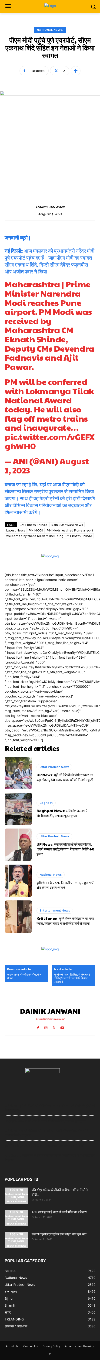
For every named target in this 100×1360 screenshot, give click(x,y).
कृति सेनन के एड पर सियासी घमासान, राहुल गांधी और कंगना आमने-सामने (65, 885)
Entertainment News (55, 910)
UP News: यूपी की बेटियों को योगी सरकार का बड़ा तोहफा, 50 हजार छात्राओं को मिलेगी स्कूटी (65, 777)
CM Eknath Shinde (33, 525)
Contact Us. (30, 1346)
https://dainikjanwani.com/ (50, 1019)
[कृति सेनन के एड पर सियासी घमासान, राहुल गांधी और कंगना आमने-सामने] (18, 881)
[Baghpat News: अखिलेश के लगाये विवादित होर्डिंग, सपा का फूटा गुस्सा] (18, 809)
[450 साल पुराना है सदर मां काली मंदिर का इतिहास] (16, 1218)
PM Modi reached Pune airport (70, 530)
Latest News (15, 530)
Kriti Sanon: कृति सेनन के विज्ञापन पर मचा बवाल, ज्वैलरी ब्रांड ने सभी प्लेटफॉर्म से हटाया (65, 921)
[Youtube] (62, 1026)
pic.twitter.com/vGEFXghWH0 (50, 441)
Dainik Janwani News (67, 525)
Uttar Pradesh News (54, 767)
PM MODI (36, 530)
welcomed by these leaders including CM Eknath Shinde (49, 536)
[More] (75, 70)
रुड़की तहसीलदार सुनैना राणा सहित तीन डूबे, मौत (59, 1234)
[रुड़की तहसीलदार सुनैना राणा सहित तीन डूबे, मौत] (16, 1240)
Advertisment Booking (79, 1346)
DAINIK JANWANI (50, 207)
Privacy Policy (51, 1346)
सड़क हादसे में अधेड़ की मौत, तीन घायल (24, 976)
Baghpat (46, 802)
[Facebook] (38, 1026)
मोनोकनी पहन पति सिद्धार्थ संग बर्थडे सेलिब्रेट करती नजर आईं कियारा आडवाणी (72, 978)
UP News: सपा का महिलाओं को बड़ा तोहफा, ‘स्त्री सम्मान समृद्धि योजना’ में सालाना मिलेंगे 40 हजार (65, 849)
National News (50, 29)
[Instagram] (46, 1026)
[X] (54, 1026)
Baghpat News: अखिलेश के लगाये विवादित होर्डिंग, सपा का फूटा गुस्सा (62, 813)
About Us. (12, 1346)
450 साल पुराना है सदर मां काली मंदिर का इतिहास (59, 1212)
